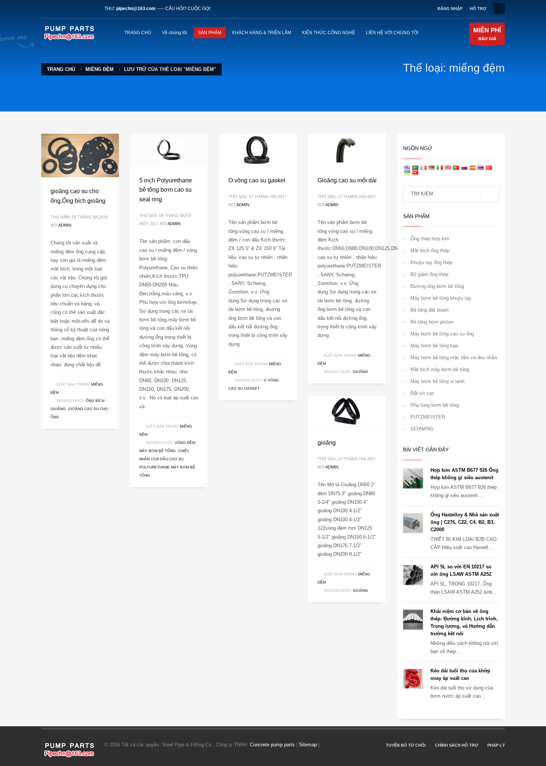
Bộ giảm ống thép (429, 274)
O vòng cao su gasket (256, 180)
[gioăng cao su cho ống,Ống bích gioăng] (80, 156)
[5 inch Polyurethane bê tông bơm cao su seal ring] (169, 150)
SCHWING (421, 429)
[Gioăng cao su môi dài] (347, 150)
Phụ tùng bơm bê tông (434, 405)
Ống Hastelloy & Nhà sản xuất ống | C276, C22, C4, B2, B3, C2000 (464, 522)
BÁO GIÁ (487, 34)
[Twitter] (58, 8)
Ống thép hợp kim (429, 238)
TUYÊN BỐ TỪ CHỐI (406, 745)
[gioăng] (347, 412)
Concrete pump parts (272, 744)
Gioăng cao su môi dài (347, 180)
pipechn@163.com (136, 8)
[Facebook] (46, 8)
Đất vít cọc (422, 393)
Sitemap (308, 744)
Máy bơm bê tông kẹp (434, 345)
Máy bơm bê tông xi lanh (437, 381)
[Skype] (91, 8)
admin (64, 225)
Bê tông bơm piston (431, 322)
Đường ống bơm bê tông (437, 286)
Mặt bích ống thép (429, 250)
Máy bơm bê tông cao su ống (442, 334)
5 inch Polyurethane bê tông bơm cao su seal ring (165, 189)
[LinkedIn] (69, 8)
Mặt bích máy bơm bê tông (439, 369)
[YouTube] (80, 8)
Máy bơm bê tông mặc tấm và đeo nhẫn (453, 357)
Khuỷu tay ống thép (431, 262)
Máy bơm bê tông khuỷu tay (440, 298)
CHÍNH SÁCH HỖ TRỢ (456, 745)
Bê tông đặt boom (429, 310)
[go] (490, 194)
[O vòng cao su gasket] (258, 150)
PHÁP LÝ (496, 745)
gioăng (360, 372)
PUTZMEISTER (427, 417)
